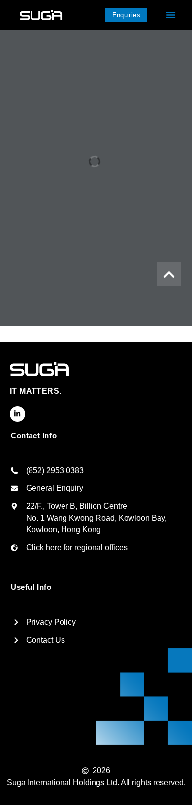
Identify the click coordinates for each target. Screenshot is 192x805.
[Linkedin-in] (17, 414)
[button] (170, 14)
